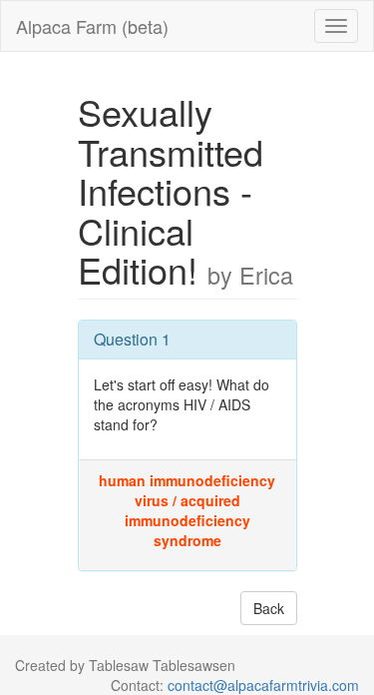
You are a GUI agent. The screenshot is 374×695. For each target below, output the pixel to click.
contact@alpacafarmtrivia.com (263, 685)
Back (268, 608)
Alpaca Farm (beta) (92, 26)
